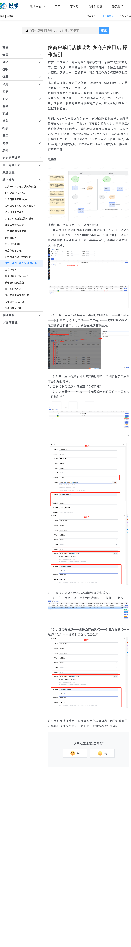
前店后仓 (91, 16)
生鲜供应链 (125, 16)
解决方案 (36, 7)
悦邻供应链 (95, 6)
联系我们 (117, 6)
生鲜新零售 (107, 16)
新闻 (57, 6)
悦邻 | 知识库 (6, 16)
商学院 (74, 6)
